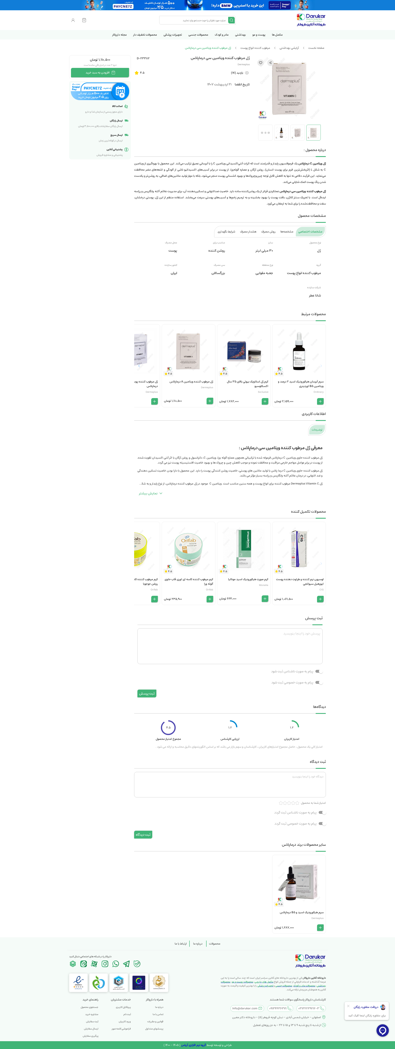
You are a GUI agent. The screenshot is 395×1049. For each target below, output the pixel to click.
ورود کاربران (125, 1021)
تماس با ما (158, 1014)
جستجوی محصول (89, 1007)
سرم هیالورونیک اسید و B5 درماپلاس (302, 912)
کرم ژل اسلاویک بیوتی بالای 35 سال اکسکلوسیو (247, 384)
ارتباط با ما (181, 943)
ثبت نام (127, 1014)
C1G (321, 590)
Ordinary (319, 392)
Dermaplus (244, 64)
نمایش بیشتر (148, 493)
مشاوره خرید (91, 1014)
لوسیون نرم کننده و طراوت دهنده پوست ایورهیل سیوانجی (300, 581)
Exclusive (263, 392)
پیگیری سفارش (90, 1036)
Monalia (263, 585)
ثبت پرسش (147, 693)
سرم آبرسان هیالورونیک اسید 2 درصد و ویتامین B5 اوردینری (301, 384)
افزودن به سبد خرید (98, 72)
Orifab (209, 590)
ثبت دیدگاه (143, 835)
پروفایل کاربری (123, 1007)
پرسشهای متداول (154, 1029)
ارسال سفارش (91, 1029)
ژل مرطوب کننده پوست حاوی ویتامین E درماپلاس (135, 384)
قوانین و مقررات (155, 1021)
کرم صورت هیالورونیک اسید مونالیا (248, 579)
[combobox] (194, 20)
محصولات (214, 943)
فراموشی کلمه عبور (121, 1029)
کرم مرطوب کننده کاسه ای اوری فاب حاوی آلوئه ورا (189, 581)
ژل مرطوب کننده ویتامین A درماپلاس (191, 381)
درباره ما (197, 943)
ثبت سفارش (92, 1021)
